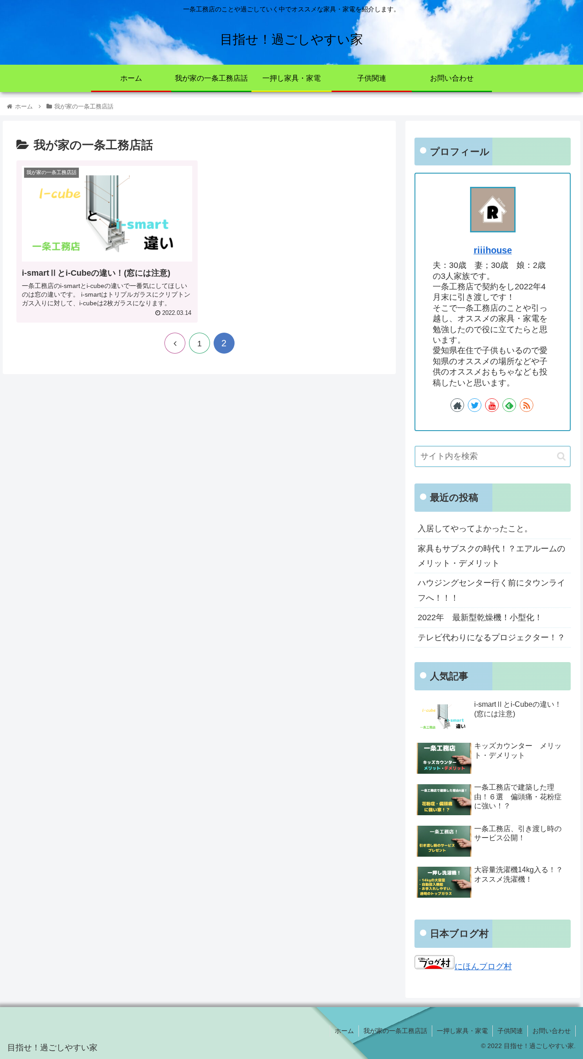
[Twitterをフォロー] (474, 405)
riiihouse (493, 250)
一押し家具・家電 (462, 1030)
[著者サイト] (457, 405)
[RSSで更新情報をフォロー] (526, 405)
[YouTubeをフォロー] (492, 405)
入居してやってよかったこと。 (475, 528)
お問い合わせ (551, 1030)
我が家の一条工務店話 (395, 1030)
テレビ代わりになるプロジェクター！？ (491, 637)
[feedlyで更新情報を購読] (509, 405)
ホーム (344, 1030)
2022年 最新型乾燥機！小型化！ (480, 617)
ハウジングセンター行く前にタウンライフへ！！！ (491, 590)
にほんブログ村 (483, 966)
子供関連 (510, 1030)
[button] (561, 456)
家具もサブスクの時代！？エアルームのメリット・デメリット (491, 556)
